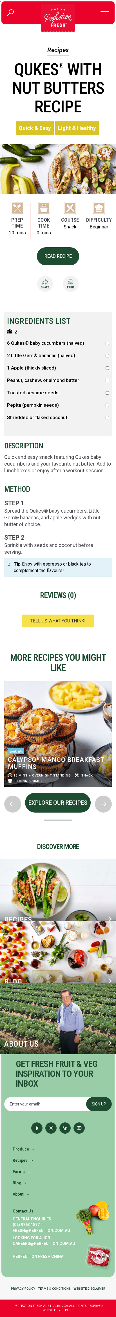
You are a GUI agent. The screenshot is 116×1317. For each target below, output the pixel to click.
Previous (4, 679)
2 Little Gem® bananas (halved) (41, 355)
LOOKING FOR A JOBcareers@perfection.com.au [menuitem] (44, 1241)
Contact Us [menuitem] (23, 1211)
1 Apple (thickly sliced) (31, 368)
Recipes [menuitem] (20, 1160)
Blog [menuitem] (17, 1183)
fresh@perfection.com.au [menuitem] (41, 1230)
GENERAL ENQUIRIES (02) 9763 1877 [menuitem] (32, 1222)
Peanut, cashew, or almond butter (43, 380)
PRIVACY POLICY (23, 1289)
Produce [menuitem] (21, 1149)
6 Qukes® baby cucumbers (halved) (45, 343)
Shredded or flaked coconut (37, 417)
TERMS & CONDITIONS (54, 1289)
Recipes (58, 50)
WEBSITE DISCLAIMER (89, 1289)
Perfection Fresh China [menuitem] (38, 1256)
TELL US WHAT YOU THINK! (58, 621)
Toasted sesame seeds (33, 392)
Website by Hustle (58, 1310)
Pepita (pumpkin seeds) (33, 405)
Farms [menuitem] (19, 1171)
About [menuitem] (18, 1194)
